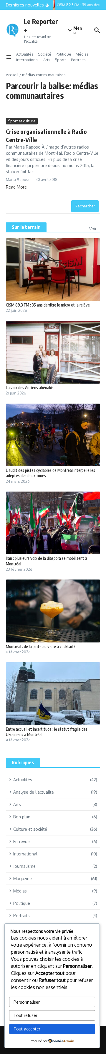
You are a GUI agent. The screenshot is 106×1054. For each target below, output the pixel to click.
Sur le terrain (26, 227)
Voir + (94, 228)
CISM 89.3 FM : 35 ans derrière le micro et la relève (48, 304)
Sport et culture (22, 121)
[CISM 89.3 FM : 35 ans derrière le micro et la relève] (53, 269)
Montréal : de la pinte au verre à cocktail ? (40, 646)
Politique (63, 54)
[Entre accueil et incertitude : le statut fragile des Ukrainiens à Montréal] (53, 693)
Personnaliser (27, 1002)
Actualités (25, 54)
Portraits (78, 59)
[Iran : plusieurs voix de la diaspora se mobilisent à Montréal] (53, 523)
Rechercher (85, 206)
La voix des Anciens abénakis (30, 387)
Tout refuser (25, 1015)
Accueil (12, 74)
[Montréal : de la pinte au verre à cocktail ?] (53, 611)
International (27, 59)
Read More (16, 186)
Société (44, 54)
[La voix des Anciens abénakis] (53, 352)
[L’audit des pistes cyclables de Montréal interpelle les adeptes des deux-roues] (53, 435)
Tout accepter (27, 1028)
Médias (82, 54)
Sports (61, 59)
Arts (46, 59)
